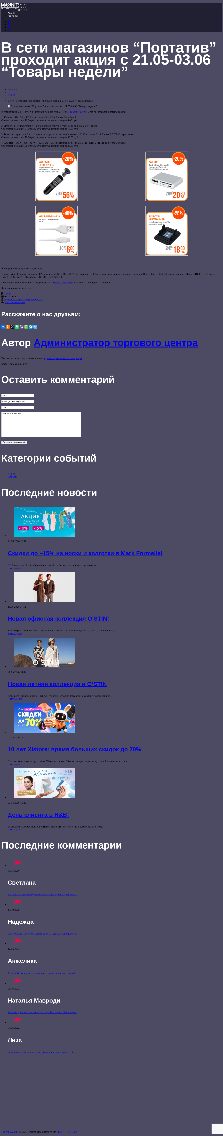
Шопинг (22, 7)
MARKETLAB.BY (67, 1131)
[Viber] (22, 327)
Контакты (13, 16)
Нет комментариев (15, 302)
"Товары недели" (78, 111)
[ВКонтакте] (9, 24)
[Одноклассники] (8, 327)
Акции (12, 94)
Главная (22, 4)
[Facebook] (8, 21)
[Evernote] (17, 327)
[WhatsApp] (26, 327)
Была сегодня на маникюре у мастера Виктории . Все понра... (42, 1012)
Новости (12, 476)
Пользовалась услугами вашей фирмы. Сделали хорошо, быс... (43, 933)
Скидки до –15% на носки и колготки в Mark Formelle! (85, 553)
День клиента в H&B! (38, 814)
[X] (12, 327)
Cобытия (22, 10)
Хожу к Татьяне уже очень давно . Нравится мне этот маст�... (43, 973)
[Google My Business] (9, 30)
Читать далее (15, 568)
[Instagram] (9, 27)
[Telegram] (35, 327)
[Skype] (31, 327)
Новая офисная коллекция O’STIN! (58, 618)
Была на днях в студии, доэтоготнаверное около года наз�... (42, 1052)
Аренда (11, 13)
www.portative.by (63, 282)
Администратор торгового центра (23, 299)
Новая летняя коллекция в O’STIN (57, 684)
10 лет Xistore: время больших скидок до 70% (74, 749)
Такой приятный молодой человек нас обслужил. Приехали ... (42, 894)
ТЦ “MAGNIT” (9, 1131)
